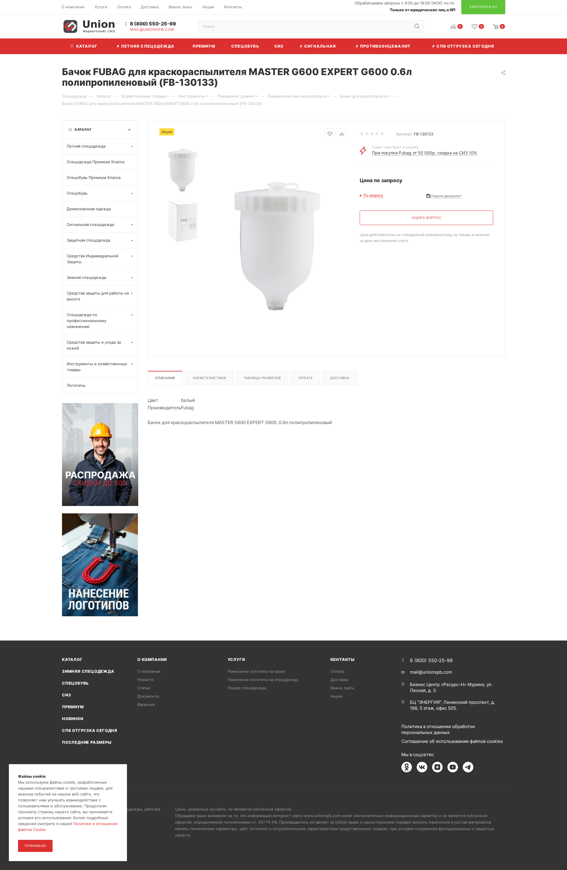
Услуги (236, 659)
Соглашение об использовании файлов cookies (452, 741)
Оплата (306, 378)
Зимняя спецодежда (88, 671)
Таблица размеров (262, 378)
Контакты (342, 659)
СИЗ (66, 695)
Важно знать (342, 687)
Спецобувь (75, 683)
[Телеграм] (468, 767)
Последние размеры (87, 742)
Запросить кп (563, 48)
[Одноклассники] (406, 767)
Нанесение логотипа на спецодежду (263, 679)
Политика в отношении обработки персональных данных (438, 729)
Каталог (72, 659)
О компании (152, 659)
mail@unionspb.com (152, 30)
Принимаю (35, 846)
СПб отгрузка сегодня (89, 730)
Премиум (73, 706)
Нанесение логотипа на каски (256, 671)
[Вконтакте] (422, 767)
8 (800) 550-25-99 (153, 24)
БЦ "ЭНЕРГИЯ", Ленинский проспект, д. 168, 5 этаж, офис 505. (452, 705)
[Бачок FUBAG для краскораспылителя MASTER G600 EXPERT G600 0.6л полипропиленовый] (277, 246)
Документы (148, 696)
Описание (165, 378)
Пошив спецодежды (247, 687)
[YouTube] (452, 767)
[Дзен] (437, 767)
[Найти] (417, 26)
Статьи (143, 687)
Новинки (72, 718)
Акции (336, 696)
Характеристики (209, 378)
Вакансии (146, 704)
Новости (145, 679)
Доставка (339, 378)
